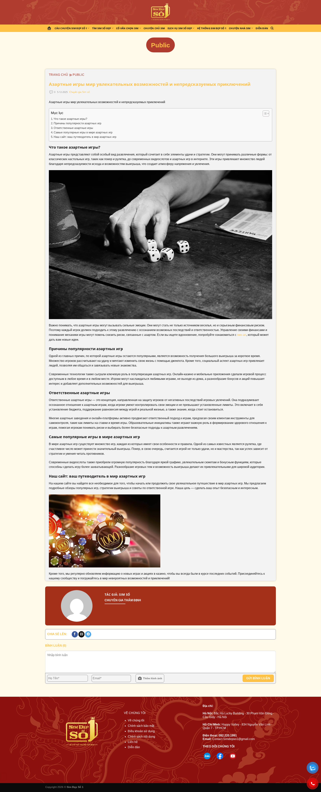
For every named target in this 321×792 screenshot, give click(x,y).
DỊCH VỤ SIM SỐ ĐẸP (180, 28)
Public (79, 74)
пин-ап (241, 334)
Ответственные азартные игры (73, 127)
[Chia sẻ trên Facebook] (75, 634)
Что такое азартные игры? (70, 118)
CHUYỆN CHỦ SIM (154, 28)
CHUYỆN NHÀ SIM (240, 28)
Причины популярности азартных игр (77, 123)
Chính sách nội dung (141, 736)
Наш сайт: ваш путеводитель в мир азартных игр (85, 136)
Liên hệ (133, 742)
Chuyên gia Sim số (79, 92)
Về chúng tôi (136, 720)
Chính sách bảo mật (141, 725)
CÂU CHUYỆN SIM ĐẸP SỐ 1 (71, 28)
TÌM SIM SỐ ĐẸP (101, 28)
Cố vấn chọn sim (127, 28)
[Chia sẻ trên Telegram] (88, 634)
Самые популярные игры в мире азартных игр (83, 132)
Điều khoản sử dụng (141, 731)
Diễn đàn (262, 28)
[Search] (272, 28)
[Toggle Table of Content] (264, 113)
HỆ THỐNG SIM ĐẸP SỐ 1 (211, 28)
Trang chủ (49, 28)
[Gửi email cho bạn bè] (81, 634)
